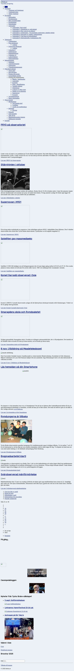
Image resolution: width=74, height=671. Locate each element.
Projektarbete (12, 22)
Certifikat (15, 105)
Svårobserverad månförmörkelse (19, 474)
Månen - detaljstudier (18, 79)
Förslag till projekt (14, 74)
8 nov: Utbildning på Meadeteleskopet (21, 348)
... (5, 515)
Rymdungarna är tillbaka (14, 416)
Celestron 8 (11, 50)
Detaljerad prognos (6, 650)
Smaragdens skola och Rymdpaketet (20, 312)
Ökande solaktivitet (10, 498)
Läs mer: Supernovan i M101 (10, 234)
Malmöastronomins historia (16, 117)
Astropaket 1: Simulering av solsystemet (24, 29)
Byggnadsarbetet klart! (13, 456)
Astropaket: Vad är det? (19, 27)
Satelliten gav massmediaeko (16, 238)
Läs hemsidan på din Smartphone (19, 367)
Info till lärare (12, 72)
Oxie (2, 646)
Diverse (14, 110)
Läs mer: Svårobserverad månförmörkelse (13, 488)
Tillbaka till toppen (6, 665)
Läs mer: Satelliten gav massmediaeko (12, 271)
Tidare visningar (13, 14)
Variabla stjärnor (17, 86)
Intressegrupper (9, 60)
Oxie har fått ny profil (11, 492)
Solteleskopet (12, 51)
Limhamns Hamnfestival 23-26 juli (19, 608)
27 (5, 510)
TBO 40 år (11, 115)
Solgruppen (12, 65)
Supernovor (15, 93)
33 (5, 520)
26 (5, 508)
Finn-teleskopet (13, 43)
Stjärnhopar (15, 88)
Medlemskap (12, 101)
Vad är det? (11, 70)
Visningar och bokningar (16, 10)
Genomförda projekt (14, 76)
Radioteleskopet (13, 53)
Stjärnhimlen (12, 24)
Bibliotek (11, 108)
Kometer (15, 83)
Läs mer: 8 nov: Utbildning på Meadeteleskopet (15, 363)
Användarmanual (13, 96)
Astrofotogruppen (13, 64)
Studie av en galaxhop (19, 91)
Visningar (8, 8)
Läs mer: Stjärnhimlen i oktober (10, 198)
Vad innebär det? (17, 103)
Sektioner (11, 62)
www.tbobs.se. (18, 409)
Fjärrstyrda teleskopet (14, 46)
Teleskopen (8, 39)
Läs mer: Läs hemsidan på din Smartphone (14, 412)
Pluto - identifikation (18, 84)
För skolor (8, 15)
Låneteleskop (12, 41)
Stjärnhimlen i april (10, 495)
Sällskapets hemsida (14, 119)
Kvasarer (15, 95)
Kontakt (7, 120)
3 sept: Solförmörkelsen (15, 600)
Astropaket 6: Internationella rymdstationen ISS (26, 38)
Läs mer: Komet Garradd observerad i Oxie (14, 308)
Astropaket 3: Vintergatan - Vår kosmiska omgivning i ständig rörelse (33, 33)
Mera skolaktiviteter (14, 20)
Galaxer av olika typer (19, 89)
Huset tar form (9, 493)
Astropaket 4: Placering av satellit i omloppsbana (27, 34)
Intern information (13, 98)
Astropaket (11, 26)
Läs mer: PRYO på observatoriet (11, 160)
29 (5, 514)
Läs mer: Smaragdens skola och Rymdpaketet (14, 344)
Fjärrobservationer (10, 69)
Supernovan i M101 (11, 202)
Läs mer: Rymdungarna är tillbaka (11, 452)
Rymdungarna (12, 19)
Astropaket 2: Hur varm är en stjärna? (23, 31)
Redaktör (7, 536)
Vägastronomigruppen (15, 67)
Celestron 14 (12, 55)
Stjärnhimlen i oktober (13, 164)
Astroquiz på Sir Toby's (14, 615)
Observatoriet (9, 100)
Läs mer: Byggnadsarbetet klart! (10, 470)
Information (12, 17)
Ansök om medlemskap (19, 107)
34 (5, 522)
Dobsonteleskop (13, 58)
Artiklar (14, 45)
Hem (6, 7)
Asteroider (15, 81)
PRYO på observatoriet (13, 124)
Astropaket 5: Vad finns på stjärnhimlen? (24, 36)
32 (5, 519)
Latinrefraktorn (13, 57)
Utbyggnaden (12, 114)
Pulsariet (11, 112)
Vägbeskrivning (13, 12)
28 (5, 512)
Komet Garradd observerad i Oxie (18, 275)
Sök (2, 661)
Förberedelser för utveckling (13, 497)
